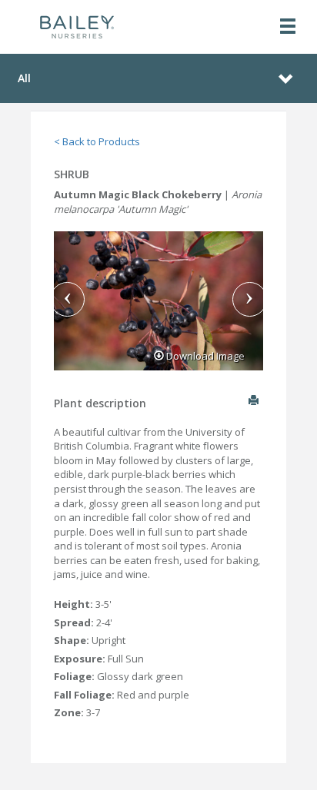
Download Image (204, 356)
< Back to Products (97, 141)
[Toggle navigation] (288, 27)
